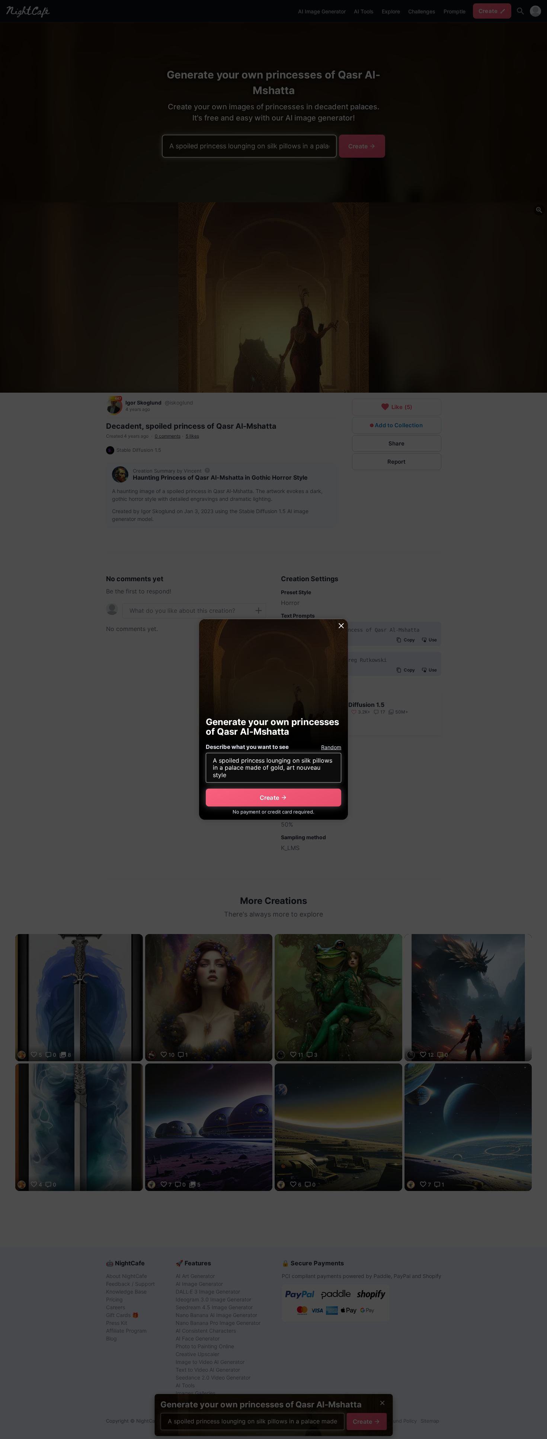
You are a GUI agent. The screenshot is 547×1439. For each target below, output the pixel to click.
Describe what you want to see (247, 746)
